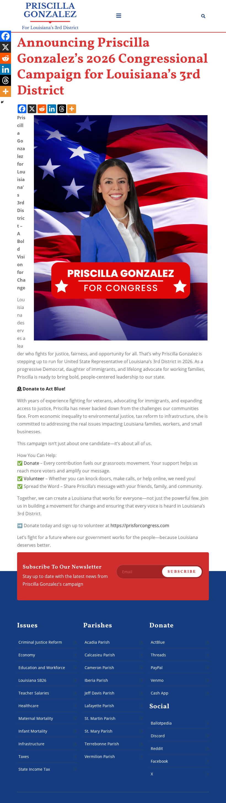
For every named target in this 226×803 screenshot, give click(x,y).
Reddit (157, 748)
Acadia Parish (97, 642)
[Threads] (61, 108)
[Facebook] (22, 108)
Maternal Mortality (35, 718)
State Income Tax (34, 769)
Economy (26, 654)
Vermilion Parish (100, 756)
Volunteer (34, 479)
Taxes (23, 756)
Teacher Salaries (33, 693)
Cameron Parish (99, 667)
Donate (31, 463)
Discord (158, 735)
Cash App (159, 693)
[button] (156, 16)
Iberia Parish (96, 680)
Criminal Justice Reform (40, 642)
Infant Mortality (32, 731)
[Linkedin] (51, 108)
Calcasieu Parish (100, 654)
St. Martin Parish (100, 718)
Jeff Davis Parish (99, 693)
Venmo (157, 680)
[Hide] (2, 102)
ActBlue (158, 642)
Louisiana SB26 (32, 680)
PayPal (157, 667)
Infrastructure (31, 743)
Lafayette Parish (99, 705)
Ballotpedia (161, 723)
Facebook (159, 761)
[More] (71, 108)
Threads (158, 654)
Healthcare (28, 705)
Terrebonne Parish (102, 743)
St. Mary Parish (98, 731)
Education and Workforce (41, 667)
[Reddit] (41, 108)
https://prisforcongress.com (140, 525)
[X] (32, 108)
